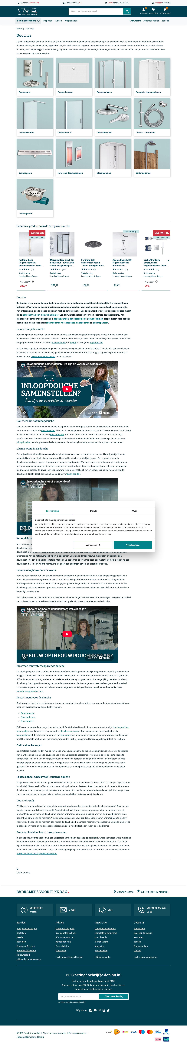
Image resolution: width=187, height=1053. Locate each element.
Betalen (20, 937)
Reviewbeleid (23, 955)
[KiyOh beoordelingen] (109, 1032)
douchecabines (77, 318)
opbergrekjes (23, 731)
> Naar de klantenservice (29, 959)
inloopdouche (23, 442)
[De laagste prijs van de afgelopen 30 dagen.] (33, 281)
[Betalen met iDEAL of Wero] (125, 1032)
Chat (110, 910)
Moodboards (101, 937)
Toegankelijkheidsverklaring (30, 1037)
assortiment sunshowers (43, 356)
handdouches (82, 322)
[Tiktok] (108, 1010)
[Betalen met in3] (166, 1039)
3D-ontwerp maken (65, 937)
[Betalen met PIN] (158, 1032)
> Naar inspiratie (103, 957)
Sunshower (66, 735)
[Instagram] (104, 1010)
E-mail (72, 910)
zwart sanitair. (74, 474)
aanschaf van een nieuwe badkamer (40, 315)
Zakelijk (165, 20)
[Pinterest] (99, 1010)
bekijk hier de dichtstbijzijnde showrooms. (37, 853)
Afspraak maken (151, 20)
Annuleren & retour (26, 946)
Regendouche (27, 713)
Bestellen (21, 933)
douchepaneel (59, 342)
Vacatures (138, 937)
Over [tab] (134, 511)
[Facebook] (90, 1010)
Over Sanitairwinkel (143, 933)
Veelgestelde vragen (36, 909)
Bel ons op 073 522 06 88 (156, 909)
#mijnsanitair (70, 20)
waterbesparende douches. (30, 691)
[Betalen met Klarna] (158, 1039)
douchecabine (48, 430)
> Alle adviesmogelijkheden (69, 957)
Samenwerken (141, 946)
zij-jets (73, 342)
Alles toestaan (132, 545)
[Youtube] (95, 1010)
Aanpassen (91, 545)
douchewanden (61, 318)
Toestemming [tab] (52, 511)
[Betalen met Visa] (133, 1032)
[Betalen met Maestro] (142, 1032)
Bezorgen (21, 941)
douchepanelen (100, 322)
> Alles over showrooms (145, 957)
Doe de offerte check (66, 933)
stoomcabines (23, 735)
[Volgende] (168, 260)
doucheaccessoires (70, 731)
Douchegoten (27, 721)
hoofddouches (68, 322)
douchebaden (57, 434)
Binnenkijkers (101, 941)
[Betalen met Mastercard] (150, 1032)
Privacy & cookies (77, 1033)
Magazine (99, 946)
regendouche (96, 342)
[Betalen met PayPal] (166, 1032)
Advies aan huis (63, 941)
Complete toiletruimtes (106, 933)
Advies (58, 20)
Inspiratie (47, 20)
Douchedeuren (28, 717)
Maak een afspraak (65, 928)
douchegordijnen (121, 727)
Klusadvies (61, 950)
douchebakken (95, 318)
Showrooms (135, 20)
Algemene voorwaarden (54, 1033)
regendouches (53, 322)
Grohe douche (23, 872)
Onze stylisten (62, 946)
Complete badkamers (105, 928)
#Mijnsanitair (101, 950)
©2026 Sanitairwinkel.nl (28, 1033)
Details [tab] (93, 511)
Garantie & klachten (26, 950)
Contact (137, 950)
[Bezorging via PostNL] (117, 1032)
